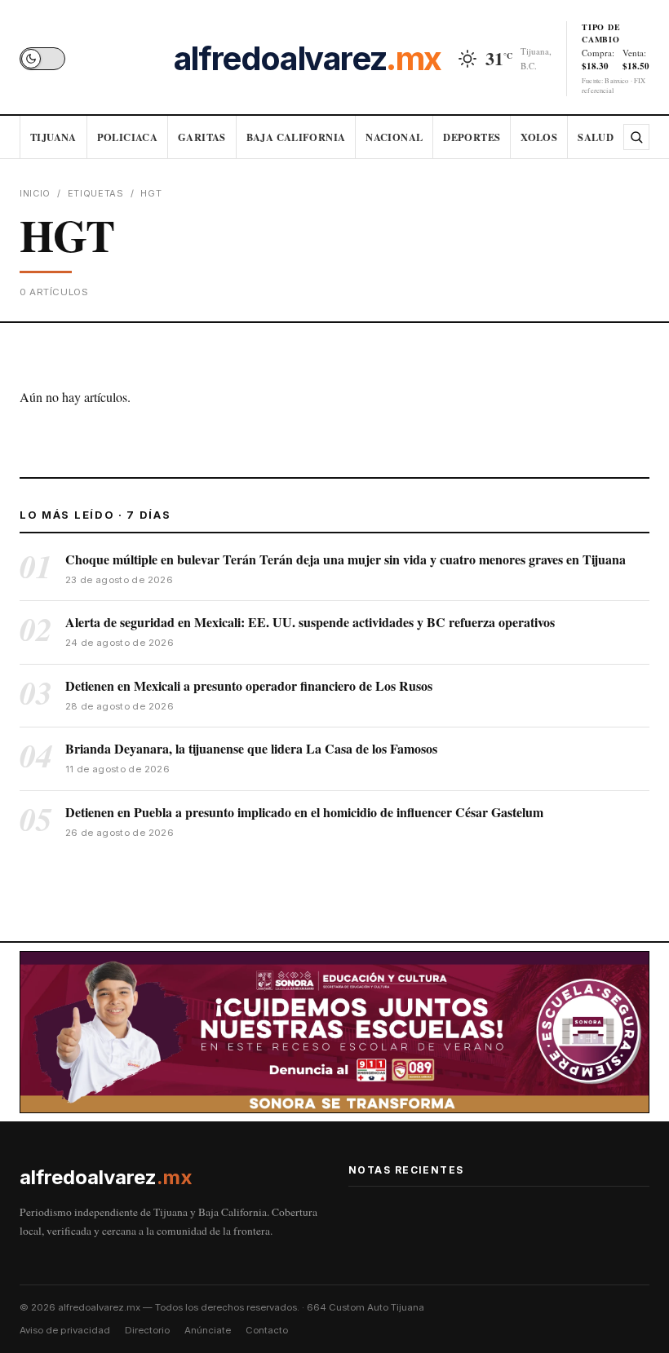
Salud (596, 137)
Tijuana (53, 137)
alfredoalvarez (307, 58)
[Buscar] (636, 137)
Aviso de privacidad (65, 1330)
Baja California (296, 137)
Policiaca (127, 137)
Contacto (267, 1330)
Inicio (35, 193)
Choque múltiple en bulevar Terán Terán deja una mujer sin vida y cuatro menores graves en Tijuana (345, 559)
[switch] (42, 58)
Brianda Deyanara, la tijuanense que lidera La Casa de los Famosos (251, 748)
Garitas (202, 137)
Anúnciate (207, 1330)
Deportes (471, 137)
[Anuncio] (334, 1032)
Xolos (539, 137)
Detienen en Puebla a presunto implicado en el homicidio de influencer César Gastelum (304, 812)
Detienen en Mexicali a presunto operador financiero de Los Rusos (248, 685)
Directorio (147, 1330)
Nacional (394, 137)
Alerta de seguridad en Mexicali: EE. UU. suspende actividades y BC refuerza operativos (310, 621)
